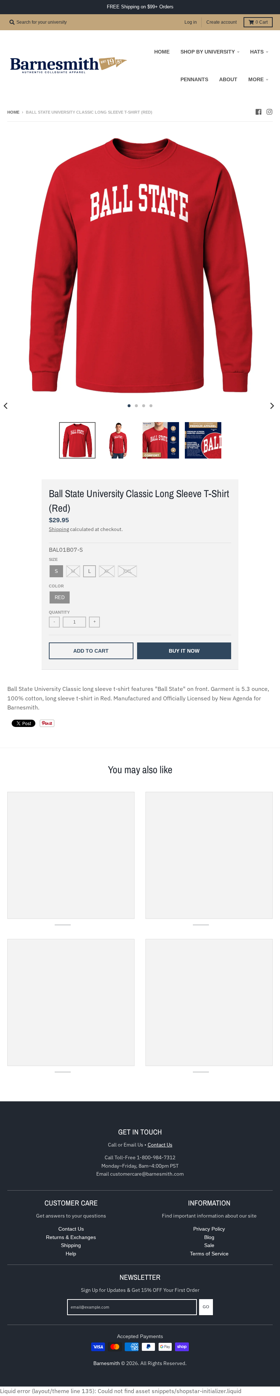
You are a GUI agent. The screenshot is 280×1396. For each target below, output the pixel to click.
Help (71, 1254)
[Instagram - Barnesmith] (269, 112)
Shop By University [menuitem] (207, 52)
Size (53, 559)
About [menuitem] (228, 79)
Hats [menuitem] (257, 52)
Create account (221, 22)
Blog (209, 1237)
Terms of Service (209, 1254)
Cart (262, 22)
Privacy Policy (209, 1229)
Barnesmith (106, 1363)
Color (56, 586)
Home (13, 112)
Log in (190, 22)
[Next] (272, 406)
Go (206, 1307)
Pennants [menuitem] (194, 79)
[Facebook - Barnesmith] (258, 112)
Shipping (59, 529)
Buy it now (184, 651)
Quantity (59, 612)
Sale (209, 1245)
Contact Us (160, 1144)
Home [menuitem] (162, 52)
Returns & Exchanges (71, 1237)
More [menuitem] (256, 79)
